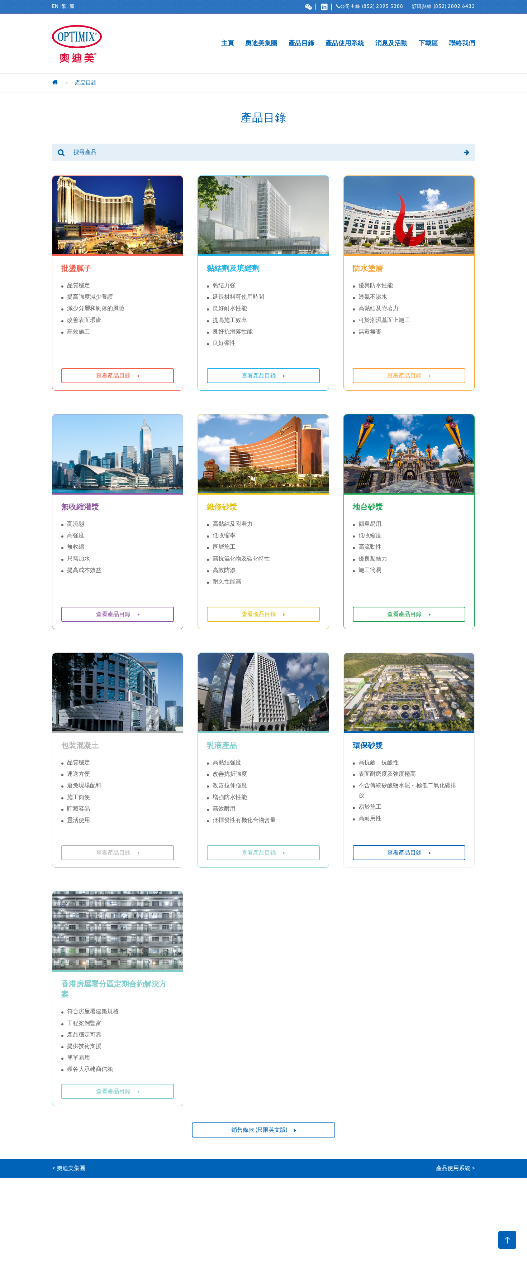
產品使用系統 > (455, 1168)
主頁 (227, 43)
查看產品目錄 (113, 376)
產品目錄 (301, 43)
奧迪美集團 (261, 43)
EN (55, 6)
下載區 (428, 43)
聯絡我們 (462, 43)
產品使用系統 (345, 43)
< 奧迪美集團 (68, 1168)
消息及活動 (391, 43)
